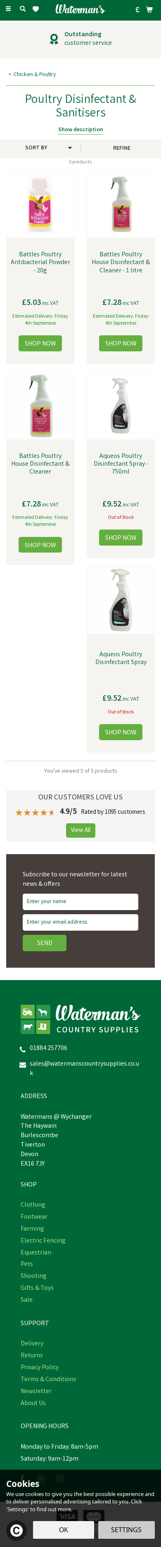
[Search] (23, 9)
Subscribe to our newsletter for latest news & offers (75, 880)
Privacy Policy (40, 1368)
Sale (27, 1300)
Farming (32, 1229)
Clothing (33, 1205)
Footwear (34, 1217)
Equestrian (36, 1253)
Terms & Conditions (48, 1379)
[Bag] (149, 9)
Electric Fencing (43, 1241)
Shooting (34, 1276)
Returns (32, 1356)
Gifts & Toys (37, 1288)
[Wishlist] (37, 9)
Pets (27, 1264)
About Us (33, 1403)
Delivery (32, 1344)
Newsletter (36, 1391)
